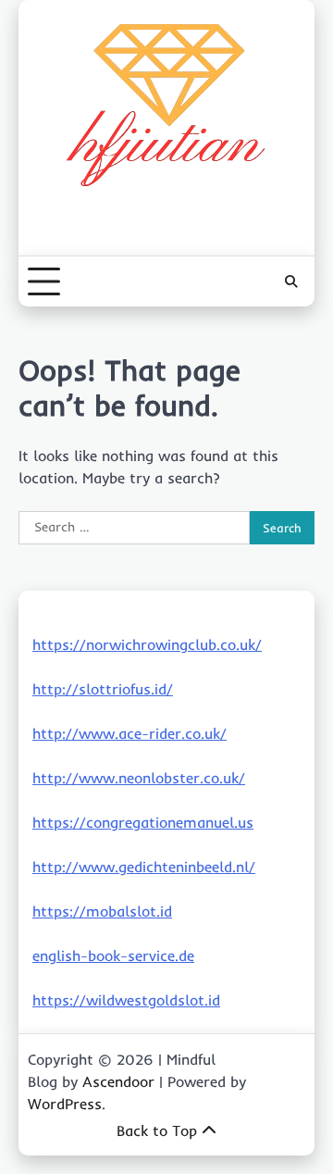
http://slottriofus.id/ (102, 689)
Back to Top (157, 1130)
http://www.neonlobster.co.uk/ (138, 777)
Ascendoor (118, 1081)
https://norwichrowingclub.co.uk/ (147, 644)
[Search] (291, 281)
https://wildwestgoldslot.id (126, 1000)
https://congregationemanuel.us (142, 822)
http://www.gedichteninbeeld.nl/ (143, 866)
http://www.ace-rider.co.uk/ (129, 733)
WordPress (65, 1103)
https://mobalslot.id (102, 911)
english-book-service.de (113, 955)
